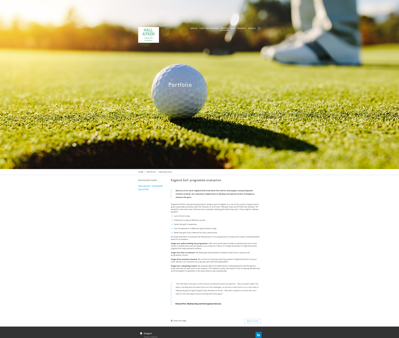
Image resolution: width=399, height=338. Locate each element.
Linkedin (258, 335)
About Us (252, 28)
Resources (241, 28)
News (233, 28)
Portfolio (224, 28)
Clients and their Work (208, 28)
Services (193, 28)
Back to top (252, 321)
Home (140, 172)
